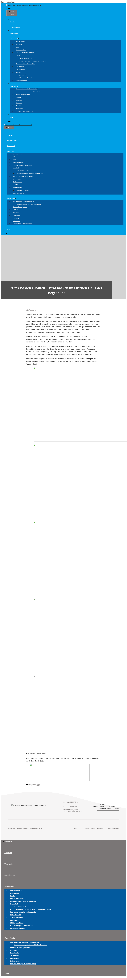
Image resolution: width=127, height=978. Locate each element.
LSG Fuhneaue (20, 66)
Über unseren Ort (20, 41)
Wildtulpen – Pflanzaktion (26, 78)
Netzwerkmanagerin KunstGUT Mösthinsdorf (32, 92)
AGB (108, 828)
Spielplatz (18, 72)
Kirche (17, 47)
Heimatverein (19, 108)
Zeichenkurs (19, 103)
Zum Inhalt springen (8, 2)
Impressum (88, 828)
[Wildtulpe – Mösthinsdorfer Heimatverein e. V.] (18, 125)
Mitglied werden (112, 801)
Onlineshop (78, 828)
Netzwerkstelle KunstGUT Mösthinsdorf (26, 89)
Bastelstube (19, 100)
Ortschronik (19, 44)
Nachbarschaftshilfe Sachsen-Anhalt (25, 64)
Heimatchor (19, 105)
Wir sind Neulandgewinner (23, 94)
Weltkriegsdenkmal (21, 50)
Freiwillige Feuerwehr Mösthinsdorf (25, 52)
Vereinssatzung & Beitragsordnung (25, 111)
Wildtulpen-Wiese (20, 75)
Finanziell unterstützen (108, 803)
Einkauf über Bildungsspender (106, 806)
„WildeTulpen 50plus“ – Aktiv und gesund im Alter (33, 61)
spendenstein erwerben (109, 804)
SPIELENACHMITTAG (26, 58)
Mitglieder (18, 97)
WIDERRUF (115, 828)
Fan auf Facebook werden (108, 810)
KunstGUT (18, 55)
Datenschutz (99, 828)
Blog (38, 785)
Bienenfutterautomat (21, 80)
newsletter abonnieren (109, 808)
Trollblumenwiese (20, 69)
